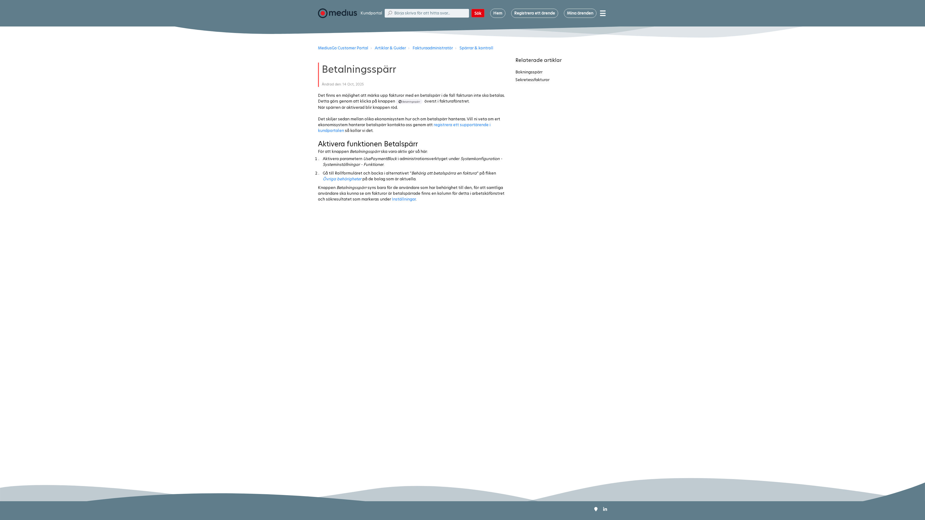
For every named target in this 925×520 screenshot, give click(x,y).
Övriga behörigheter (342, 179)
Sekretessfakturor (532, 80)
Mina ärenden (580, 13)
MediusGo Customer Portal (343, 48)
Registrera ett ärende (534, 13)
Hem (497, 13)
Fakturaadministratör (433, 48)
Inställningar (404, 199)
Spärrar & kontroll (476, 48)
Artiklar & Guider (390, 48)
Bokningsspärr (528, 72)
